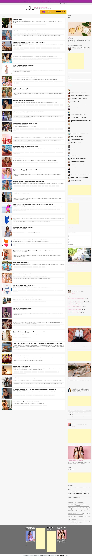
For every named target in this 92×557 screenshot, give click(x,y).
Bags (69, 505)
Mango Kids (45, 198)
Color (29, 70)
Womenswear (80, 522)
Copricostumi (37, 35)
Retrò (41, 405)
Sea (55, 290)
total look (28, 71)
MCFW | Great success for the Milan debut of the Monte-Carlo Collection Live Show (28, 111)
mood (30, 360)
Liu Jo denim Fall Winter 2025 (75, 101)
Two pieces (18, 153)
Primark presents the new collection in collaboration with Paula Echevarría (80, 133)
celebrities (27, 383)
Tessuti (48, 59)
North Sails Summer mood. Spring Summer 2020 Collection (24, 285)
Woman (21, 314)
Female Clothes (43, 70)
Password (69, 80)
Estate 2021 (45, 174)
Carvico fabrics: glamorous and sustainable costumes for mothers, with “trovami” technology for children (33, 204)
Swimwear (19, 49)
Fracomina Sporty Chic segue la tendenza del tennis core (74, 309)
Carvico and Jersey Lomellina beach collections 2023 (23, 54)
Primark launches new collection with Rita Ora (77, 164)
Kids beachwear (16, 59)
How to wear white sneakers (75, 167)
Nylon (36, 59)
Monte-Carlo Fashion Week (58, 116)
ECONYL (55, 58)
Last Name (69, 241)
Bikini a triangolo (29, 35)
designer (34, 140)
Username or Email (70, 78)
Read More (73, 293)
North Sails (36, 290)
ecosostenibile (31, 349)
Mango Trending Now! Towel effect (19, 158)
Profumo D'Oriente (16, 71)
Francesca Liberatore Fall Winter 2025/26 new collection (79, 126)
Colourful (33, 35)
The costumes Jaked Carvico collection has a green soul (23, 216)
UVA (61, 243)
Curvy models (38, 174)
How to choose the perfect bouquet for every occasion (79, 98)
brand (25, 290)
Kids (36, 198)
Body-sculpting (32, 152)
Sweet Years (19, 373)
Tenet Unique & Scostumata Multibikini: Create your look (23, 354)
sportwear (24, 117)
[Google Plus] (60, 3)
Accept (62, 555)
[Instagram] (63, 3)
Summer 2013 (24, 71)
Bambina (15, 313)
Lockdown (44, 221)
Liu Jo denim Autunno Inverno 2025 (72, 304)
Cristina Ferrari (36, 93)
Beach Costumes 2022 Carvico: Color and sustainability (23, 100)
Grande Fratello (37, 405)
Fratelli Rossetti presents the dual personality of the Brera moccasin (79, 149)
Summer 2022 (15, 94)
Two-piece (58, 243)
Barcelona (19, 140)
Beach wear (18, 35)
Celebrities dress (71, 507)
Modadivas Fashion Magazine (40, 7)
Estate (40, 93)
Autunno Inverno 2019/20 (79, 504)
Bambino (22, 325)
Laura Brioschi (20, 59)
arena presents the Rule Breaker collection (21, 262)
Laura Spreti (37, 116)
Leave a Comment (19, 31)
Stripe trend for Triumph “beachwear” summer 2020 (23, 227)
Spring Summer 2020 (59, 290)
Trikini (44, 301)
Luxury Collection (51, 93)
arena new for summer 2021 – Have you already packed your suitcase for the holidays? (29, 181)
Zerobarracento (29, 117)
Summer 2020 (50, 243)
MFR (68, 296)
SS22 (14, 130)
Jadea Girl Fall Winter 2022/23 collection (75, 460)
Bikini (25, 35)
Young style (26, 199)
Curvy (34, 174)
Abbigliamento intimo (16, 325)
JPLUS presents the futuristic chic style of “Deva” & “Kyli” (79, 117)
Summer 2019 (29, 337)
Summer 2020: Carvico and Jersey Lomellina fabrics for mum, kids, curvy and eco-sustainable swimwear (32, 250)
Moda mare (33, 59)
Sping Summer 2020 (16, 314)
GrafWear (33, 405)
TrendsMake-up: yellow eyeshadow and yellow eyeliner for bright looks (80, 96)
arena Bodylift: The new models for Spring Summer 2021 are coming (25, 146)
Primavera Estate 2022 (30, 141)
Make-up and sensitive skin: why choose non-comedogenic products (79, 37)
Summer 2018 (15, 373)
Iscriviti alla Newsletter (71, 227)
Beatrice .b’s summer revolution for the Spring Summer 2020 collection (26, 297)
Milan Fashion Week (84, 513)
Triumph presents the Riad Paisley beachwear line (22, 273)
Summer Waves (30, 232)
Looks (16, 355)
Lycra (41, 152)
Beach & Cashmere (16, 116)
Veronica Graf (44, 405)
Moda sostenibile (48, 116)
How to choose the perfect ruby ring (76, 180)
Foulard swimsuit (37, 243)
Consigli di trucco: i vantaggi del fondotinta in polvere (74, 311)
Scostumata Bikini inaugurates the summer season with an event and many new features (29, 331)
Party (21, 337)
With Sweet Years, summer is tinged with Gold (21, 366)
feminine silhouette (35, 325)
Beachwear (14, 31)
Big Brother (19, 405)
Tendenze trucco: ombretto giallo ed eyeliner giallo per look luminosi (76, 301)
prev (68, 251)
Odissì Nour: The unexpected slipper (76, 142)
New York (15, 141)
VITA (17, 106)
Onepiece (19, 210)
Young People (17, 193)
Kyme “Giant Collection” (74, 145)
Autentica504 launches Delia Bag (75, 155)
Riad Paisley (40, 278)
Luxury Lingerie (56, 93)
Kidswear (39, 198)
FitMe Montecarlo (33, 116)
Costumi (42, 209)
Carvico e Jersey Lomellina (36, 58)
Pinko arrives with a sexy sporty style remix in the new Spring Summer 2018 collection (78, 493)
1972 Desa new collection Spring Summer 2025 (77, 139)
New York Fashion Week (20, 141)
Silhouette (54, 325)
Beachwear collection (20, 58)
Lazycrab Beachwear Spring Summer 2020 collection (23, 308)
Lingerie (17, 286)
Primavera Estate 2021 (46, 152)
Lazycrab (50, 313)
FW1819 (89, 510)
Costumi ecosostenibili (34, 255)
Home (68, 489)
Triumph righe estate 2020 (36, 232)
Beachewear (15, 337)
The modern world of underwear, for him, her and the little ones (25, 320)
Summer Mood (15, 291)
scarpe (76, 518)
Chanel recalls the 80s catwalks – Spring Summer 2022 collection (25, 123)
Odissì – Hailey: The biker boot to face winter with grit (78, 158)
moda (44, 116)
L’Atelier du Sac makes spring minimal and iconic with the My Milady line (80, 121)
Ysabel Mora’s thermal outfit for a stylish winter (78, 152)
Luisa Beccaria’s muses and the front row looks (73, 497)
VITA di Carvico (16, 175)
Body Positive (22, 174)
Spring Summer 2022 (36, 141)
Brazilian (27, 325)
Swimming (15, 49)
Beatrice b (19, 301)
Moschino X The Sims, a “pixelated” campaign (73, 495)
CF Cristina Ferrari (25, 93)
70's (14, 70)
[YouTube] (64, 3)
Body (28, 152)
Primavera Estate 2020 (51, 290)
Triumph (49, 278)
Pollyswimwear (40, 59)
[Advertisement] (76, 61)
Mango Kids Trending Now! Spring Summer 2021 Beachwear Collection (26, 192)
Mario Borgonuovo (41, 383)
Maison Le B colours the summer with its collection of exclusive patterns (26, 30)
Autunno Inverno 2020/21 (86, 504)
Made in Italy (25, 59)
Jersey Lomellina (59, 58)
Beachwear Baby (27, 209)
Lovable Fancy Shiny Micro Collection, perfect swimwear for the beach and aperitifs (28, 42)
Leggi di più (70, 1)
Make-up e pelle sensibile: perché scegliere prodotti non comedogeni (76, 298)
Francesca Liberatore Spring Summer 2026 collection (78, 104)
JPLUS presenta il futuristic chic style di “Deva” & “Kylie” (74, 312)
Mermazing (29, 59)
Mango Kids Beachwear (51, 198)
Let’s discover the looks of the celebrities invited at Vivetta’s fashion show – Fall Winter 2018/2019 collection (78, 491)
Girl (34, 198)
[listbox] (79, 32)
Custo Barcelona (30, 140)
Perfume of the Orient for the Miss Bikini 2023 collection (23, 65)
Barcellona (15, 140)
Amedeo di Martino (16, 383)
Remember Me (70, 83)
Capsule (25, 301)
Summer (21, 71)
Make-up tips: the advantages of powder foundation (78, 114)
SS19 (85, 521)
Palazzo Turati (15, 117)
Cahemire (27, 70)
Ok (65, 1)
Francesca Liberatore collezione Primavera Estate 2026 (74, 306)
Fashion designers (38, 140)
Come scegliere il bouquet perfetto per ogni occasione (74, 303)
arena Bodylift (18, 152)
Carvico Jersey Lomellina (29, 395)
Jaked (36, 221)
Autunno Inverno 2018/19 (71, 504)
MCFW (41, 116)
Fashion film (43, 140)
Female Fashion (48, 70)
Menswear (70, 513)
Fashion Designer (70, 510)
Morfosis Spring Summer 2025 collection (77, 123)
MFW (75, 513)
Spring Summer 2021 (52, 152)
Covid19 (33, 221)
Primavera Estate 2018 (47, 383)
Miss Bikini (62, 70)
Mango (42, 198)
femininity (56, 70)
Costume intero (42, 35)
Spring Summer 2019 (80, 519)
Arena (14, 152)
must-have (25, 232)
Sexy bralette (50, 325)
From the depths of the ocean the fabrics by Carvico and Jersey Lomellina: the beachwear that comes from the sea (34, 389)
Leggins (52, 35)
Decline (67, 555)
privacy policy (57, 555)
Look (59, 70)
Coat (21, 360)
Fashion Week (27, 116)
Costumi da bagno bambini (49, 58)
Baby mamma (15, 209)
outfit (46, 290)
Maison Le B (55, 35)
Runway (14, 112)
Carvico (31, 58)
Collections (14, 332)
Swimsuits (57, 152)
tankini (15, 153)
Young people (21, 199)
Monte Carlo (52, 116)
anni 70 (17, 70)
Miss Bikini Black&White (17, 19)
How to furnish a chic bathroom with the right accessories (79, 177)
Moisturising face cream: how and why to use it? (78, 161)
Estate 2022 (43, 93)
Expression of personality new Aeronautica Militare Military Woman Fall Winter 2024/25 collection (80, 174)
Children (25, 313)
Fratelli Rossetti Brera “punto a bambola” (77, 136)
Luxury (47, 93)
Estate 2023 (38, 70)
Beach (14, 35)
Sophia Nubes (20, 117)
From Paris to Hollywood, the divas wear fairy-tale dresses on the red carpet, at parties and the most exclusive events (79, 487)
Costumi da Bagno (47, 35)
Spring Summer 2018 (53, 383)
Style (36, 360)
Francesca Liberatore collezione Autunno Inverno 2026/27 (75, 300)
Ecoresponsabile (28, 243)
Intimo (39, 325)
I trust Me (59, 140)
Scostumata (24, 337)
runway (71, 518)
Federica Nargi (32, 383)
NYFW (25, 141)
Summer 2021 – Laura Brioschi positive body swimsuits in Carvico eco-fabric (27, 169)
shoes (79, 518)
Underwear (22, 49)
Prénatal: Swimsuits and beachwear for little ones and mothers (25, 77)
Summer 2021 (58, 174)
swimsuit (54, 243)
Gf (30, 405)
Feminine (52, 70)
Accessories (14, 286)
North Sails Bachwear (41, 290)
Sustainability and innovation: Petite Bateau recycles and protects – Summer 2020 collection (30, 239)
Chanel (87, 507)
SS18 (57, 383)
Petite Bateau (46, 243)
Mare (55, 209)
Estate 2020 (32, 243)
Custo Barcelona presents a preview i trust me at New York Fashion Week (26, 135)
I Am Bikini (36, 383)
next (90, 251)
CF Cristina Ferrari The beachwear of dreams (21, 88)
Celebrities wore (79, 507)
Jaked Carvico (39, 221)
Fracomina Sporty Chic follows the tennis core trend (78, 111)
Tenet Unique (40, 360)
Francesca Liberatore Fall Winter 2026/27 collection (78, 92)
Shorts (59, 35)
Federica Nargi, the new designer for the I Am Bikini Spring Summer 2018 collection (28, 378)
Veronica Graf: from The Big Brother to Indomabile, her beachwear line (26, 401)
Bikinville (28, 58)
